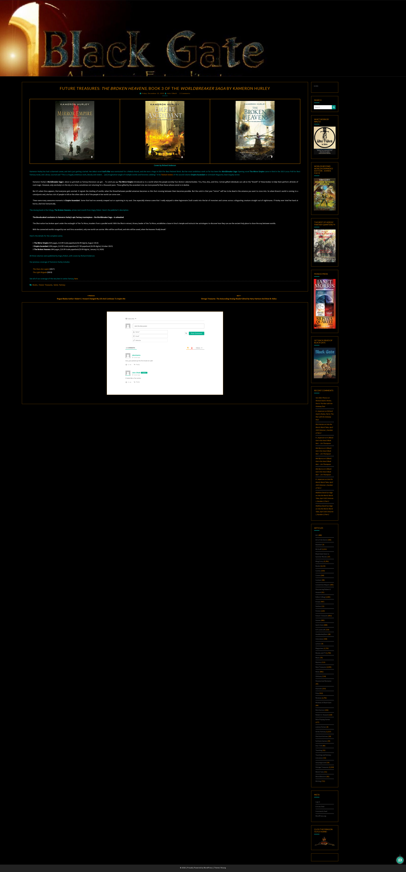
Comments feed (321, 811)
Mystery (318, 662)
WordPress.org (320, 816)
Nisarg (223, 868)
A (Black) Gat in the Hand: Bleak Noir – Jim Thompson (324, 440)
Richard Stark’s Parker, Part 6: (323, 403)
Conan (317, 575)
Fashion (318, 606)
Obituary (318, 676)
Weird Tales (319, 772)
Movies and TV (320, 653)
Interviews (319, 639)
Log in (317, 802)
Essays (317, 602)
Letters (318, 644)
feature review (167, 174)
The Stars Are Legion (41, 269)
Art (316, 535)
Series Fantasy (59, 285)
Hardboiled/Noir (321, 634)
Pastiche (318, 688)
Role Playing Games (322, 719)
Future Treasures (45, 285)
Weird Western (320, 776)
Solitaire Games (321, 741)
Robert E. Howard (321, 715)
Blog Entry (319, 561)
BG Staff (318, 549)
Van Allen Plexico (321, 398)
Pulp (317, 693)
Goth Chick (319, 625)
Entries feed (319, 806)
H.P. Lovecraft (320, 630)
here (76, 278)
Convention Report (322, 585)
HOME (316, 86)
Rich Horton (319, 710)
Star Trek (318, 746)
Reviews (318, 698)
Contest (318, 580)
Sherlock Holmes (321, 736)
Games (317, 620)
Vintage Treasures (322, 767)
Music (317, 658)
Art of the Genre (321, 540)
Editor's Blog (320, 597)
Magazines (319, 648)
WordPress (208, 868)
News (317, 672)
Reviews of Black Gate (323, 702)
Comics (318, 571)
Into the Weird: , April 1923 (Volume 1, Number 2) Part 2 (324, 498)
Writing (318, 781)
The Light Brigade (40, 272)
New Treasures (320, 667)
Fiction (318, 611)
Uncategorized (320, 762)
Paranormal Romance (323, 681)
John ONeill (172, 93)
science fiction (320, 727)
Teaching (318, 750)
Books (35, 285)
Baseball (318, 544)
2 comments (185, 93)
